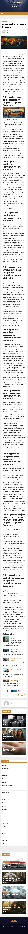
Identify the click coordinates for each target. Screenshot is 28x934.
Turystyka (4, 830)
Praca (3, 802)
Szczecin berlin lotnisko (8, 694)
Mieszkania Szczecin (16, 669)
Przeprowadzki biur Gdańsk (19, 694)
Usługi (3, 837)
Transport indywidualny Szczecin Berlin (12, 735)
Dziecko (4, 772)
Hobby (4, 778)
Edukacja (4, 775)
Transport (5, 21)
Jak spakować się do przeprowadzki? (10, 750)
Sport (3, 819)
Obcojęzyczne (6, 799)
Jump (14, 6)
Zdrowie (4, 843)
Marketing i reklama (7, 785)
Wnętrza (4, 840)
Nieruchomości (6, 796)
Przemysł (4, 809)
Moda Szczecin (14, 649)
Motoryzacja (5, 792)
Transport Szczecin (15, 680)
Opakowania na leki (10, 895)
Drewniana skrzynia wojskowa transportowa (12, 721)
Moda (3, 789)
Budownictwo (5, 768)
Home (14, 931)
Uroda (4, 833)
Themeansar (13, 928)
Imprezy (4, 782)
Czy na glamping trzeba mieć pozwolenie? (12, 879)
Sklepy (4, 816)
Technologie (5, 823)
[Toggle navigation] (15, 13)
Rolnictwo (4, 813)
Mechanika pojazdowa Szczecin (11, 864)
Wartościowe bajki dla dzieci (11, 908)
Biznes (4, 765)
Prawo (4, 806)
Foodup (21, 926)
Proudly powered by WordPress (10, 926)
